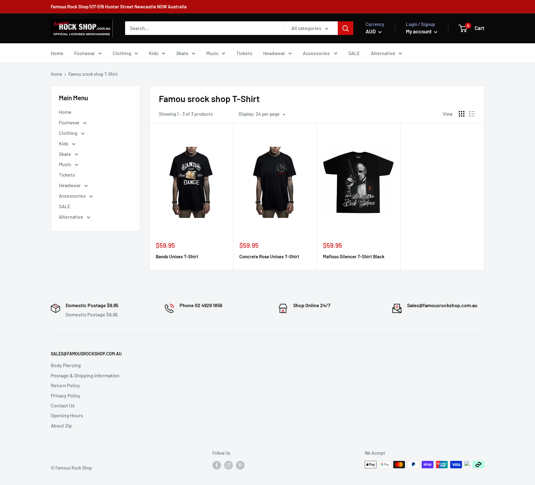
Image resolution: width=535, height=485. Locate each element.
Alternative (71, 217)
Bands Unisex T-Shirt (177, 256)
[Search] (345, 28)
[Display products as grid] (461, 114)
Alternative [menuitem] (383, 53)
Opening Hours (67, 415)
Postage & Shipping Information (85, 375)
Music (65, 164)
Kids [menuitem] (154, 53)
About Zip (61, 425)
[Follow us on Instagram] (228, 465)
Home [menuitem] (57, 53)
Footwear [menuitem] (84, 53)
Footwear (69, 122)
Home (56, 74)
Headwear (70, 185)
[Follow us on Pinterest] (240, 465)
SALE (65, 206)
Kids (64, 143)
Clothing (68, 133)
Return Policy (65, 385)
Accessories (73, 196)
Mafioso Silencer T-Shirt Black (354, 256)
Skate (65, 154)
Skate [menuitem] (182, 53)
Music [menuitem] (212, 53)
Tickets (67, 175)
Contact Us (63, 405)
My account (419, 31)
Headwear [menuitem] (274, 53)
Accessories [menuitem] (317, 53)
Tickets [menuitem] (244, 53)
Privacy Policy (65, 395)
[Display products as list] (472, 114)
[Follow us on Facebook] (216, 465)
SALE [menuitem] (354, 53)
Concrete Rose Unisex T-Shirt (269, 256)
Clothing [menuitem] (122, 53)
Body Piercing (66, 365)
